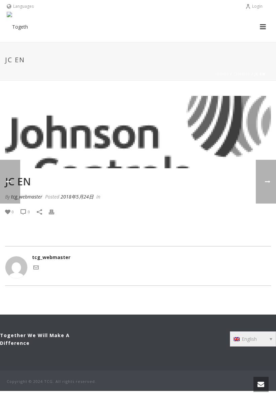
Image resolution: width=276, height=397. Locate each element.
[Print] (55, 211)
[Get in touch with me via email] (36, 268)
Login (257, 6)
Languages (23, 6)
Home (223, 74)
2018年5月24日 (77, 196)
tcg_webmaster (26, 196)
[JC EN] (138, 132)
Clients (241, 74)
